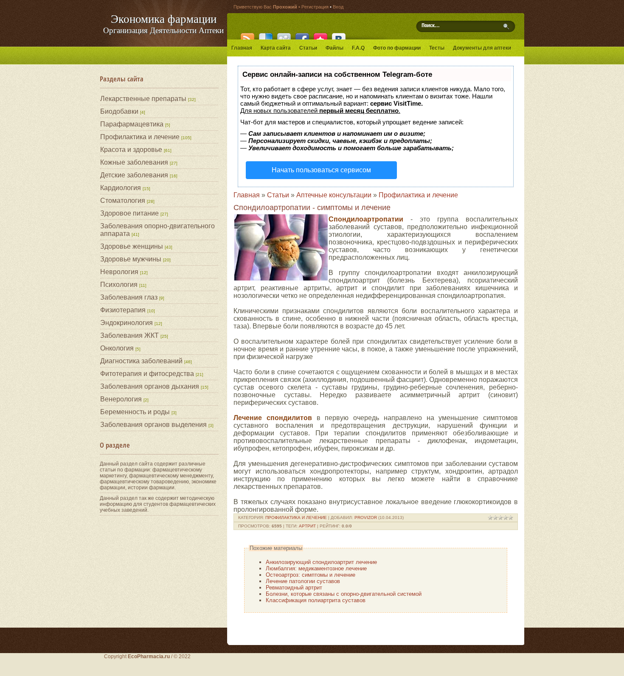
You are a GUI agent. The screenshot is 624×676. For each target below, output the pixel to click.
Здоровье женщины (131, 246)
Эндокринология (126, 322)
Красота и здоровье (131, 149)
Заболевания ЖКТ (129, 335)
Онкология (117, 348)
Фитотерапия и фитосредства (147, 373)
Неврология (119, 271)
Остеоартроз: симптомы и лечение (310, 575)
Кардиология (120, 187)
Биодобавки (119, 111)
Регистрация (315, 6)
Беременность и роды (135, 411)
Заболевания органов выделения (153, 424)
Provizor (365, 517)
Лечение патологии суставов (303, 581)
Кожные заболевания (134, 162)
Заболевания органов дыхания (149, 386)
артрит (307, 526)
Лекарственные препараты (143, 98)
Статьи (278, 195)
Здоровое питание (129, 213)
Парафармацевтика (131, 124)
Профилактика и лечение (140, 136)
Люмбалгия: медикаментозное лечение (316, 568)
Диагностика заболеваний (141, 361)
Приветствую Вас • (267, 6)
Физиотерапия (123, 310)
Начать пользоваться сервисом (321, 170)
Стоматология (122, 200)
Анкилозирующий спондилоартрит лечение (321, 562)
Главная (246, 195)
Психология (119, 284)
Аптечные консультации (333, 195)
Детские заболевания (134, 175)
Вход (338, 6)
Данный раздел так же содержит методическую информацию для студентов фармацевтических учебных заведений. (158, 504)
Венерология (121, 399)
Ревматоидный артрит (294, 587)
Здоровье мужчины (130, 259)
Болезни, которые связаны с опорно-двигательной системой (344, 594)
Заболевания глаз (128, 297)
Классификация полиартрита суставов (315, 600)
